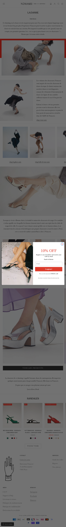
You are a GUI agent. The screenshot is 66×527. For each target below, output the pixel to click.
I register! (48, 269)
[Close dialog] (62, 244)
